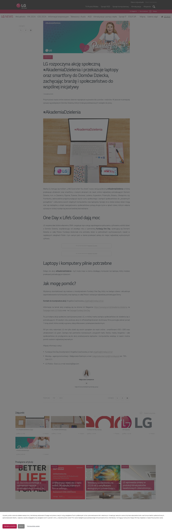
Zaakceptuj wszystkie (9, 526)
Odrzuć (21, 526)
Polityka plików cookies (33, 526)
